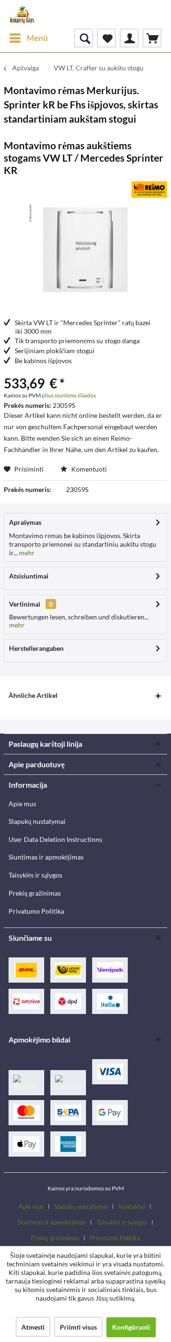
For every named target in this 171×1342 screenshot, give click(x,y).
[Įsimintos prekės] (106, 38)
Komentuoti (88, 469)
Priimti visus (78, 1327)
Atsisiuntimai (28, 576)
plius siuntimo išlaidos (69, 395)
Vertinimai (24, 604)
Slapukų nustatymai (37, 821)
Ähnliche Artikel (33, 695)
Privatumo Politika (36, 911)
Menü (37, 38)
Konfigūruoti (131, 1327)
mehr (26, 553)
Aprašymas (25, 522)
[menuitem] (28, 38)
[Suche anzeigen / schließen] (83, 38)
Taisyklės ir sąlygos (35, 875)
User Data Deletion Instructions (55, 839)
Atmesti (33, 1327)
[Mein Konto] (129, 38)
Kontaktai (131, 1206)
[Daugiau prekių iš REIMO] (149, 189)
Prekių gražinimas (35, 893)
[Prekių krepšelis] (152, 38)
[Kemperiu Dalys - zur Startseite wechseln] (22, 14)
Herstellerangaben (36, 648)
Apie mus (22, 804)
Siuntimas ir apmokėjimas (46, 857)
